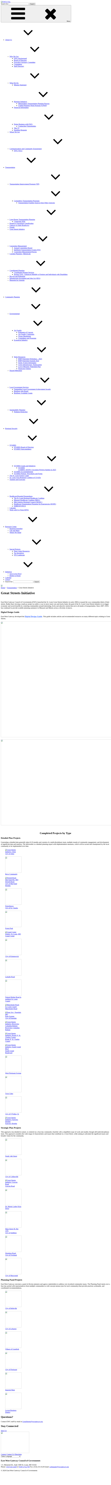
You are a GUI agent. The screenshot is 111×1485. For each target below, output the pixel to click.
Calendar (13, 508)
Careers (3, 1454)
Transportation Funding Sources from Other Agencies (36, 203)
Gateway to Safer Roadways (19, 225)
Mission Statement (20, 85)
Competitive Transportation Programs (26, 201)
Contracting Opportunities (27, 126)
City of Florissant (11, 1370)
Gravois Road (10, 1186)
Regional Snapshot (16, 529)
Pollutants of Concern (25, 332)
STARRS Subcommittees (22, 449)
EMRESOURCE (20, 506)
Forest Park (9, 928)
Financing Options (24, 369)
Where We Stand (15, 532)
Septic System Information (27, 363)
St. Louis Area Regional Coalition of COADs (25, 478)
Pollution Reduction (21, 412)
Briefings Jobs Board (21, 391)
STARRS (13, 445)
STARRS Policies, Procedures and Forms (28, 474)
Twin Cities (9, 1094)
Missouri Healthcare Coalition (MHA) (27, 500)
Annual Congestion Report (23, 248)
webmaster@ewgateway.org (59, 1467)
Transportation (10, 167)
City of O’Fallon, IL (12, 1114)
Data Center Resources (22, 551)
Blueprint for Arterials (17, 280)
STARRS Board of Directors (24, 447)
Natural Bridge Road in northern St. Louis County (13, 999)
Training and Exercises (17, 479)
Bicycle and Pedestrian (17, 276)
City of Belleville (11, 1308)
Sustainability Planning (17, 410)
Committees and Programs (27, 338)
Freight (12, 227)
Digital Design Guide (33, 616)
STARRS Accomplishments (23, 472)
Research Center (10, 527)
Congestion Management (18, 246)
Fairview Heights (11, 1123)
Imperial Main (10, 1390)
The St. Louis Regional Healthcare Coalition (29, 498)
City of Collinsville (11, 1177)
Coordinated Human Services (24, 272)
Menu (68, 21)
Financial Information (21, 107)
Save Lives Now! (16, 574)
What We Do (14, 83)
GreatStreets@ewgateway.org (32, 1421)
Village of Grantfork (12, 1349)
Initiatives (8, 572)
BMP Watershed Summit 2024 (28, 361)
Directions (18, 1454)
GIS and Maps (15, 530)
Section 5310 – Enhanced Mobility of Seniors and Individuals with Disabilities (41, 274)
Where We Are (15, 132)
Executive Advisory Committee (24, 62)
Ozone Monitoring (24, 336)
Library (7, 580)
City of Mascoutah (11, 1276)
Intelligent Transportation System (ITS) (27, 250)
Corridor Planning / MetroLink (20, 254)
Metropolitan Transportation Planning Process (33, 104)
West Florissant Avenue (13, 1073)
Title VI (16, 128)
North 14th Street (11, 1156)
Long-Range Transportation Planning (22, 219)
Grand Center (10, 936)
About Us (8, 40)
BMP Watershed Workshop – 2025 (30, 359)
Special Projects (15, 549)
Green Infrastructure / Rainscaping (30, 365)
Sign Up (4, 1431)
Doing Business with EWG (23, 124)
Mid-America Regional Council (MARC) (28, 502)
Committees (18, 64)
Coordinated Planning (17, 270)
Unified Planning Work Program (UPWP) (32, 105)
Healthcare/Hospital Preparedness (21, 496)
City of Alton (9, 854)
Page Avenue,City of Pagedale (11, 1017)
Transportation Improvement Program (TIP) (24, 184)
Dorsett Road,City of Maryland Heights (11, 884)
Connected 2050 (19, 221)
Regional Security (11, 428)
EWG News (18, 151)
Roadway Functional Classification (21, 223)
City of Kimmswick (12, 956)
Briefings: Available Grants (23, 393)
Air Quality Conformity (26, 334)
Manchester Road (11, 1009)
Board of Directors (20, 60)
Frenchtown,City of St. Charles (11, 907)
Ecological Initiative (21, 340)
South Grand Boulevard (9, 1052)
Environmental (15, 314)
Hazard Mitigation (16, 370)
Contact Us (10, 1454)
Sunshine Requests (20, 130)
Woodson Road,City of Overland (11, 1254)
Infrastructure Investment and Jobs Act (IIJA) (25, 278)
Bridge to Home (15, 576)
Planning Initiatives (20, 102)
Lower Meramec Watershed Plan (29, 367)
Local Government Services (19, 387)
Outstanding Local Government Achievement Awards (32, 389)
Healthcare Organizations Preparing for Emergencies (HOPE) (35, 504)
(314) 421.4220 (11, 1467)
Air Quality (18, 330)
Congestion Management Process (25, 252)
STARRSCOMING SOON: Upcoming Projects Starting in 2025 (37, 469)
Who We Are (14, 56)
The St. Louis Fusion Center (19, 476)
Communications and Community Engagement (26, 149)
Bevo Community (11, 874)
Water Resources (19, 357)
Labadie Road (10, 977)
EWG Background (20, 58)
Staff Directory (19, 66)
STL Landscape (19, 555)
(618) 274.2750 (24, 1467)
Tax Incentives (19, 553)
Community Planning (12, 297)
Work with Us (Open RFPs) (19, 510)
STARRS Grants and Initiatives (24, 466)
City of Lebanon (10, 1329)
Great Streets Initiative (17, 229)
